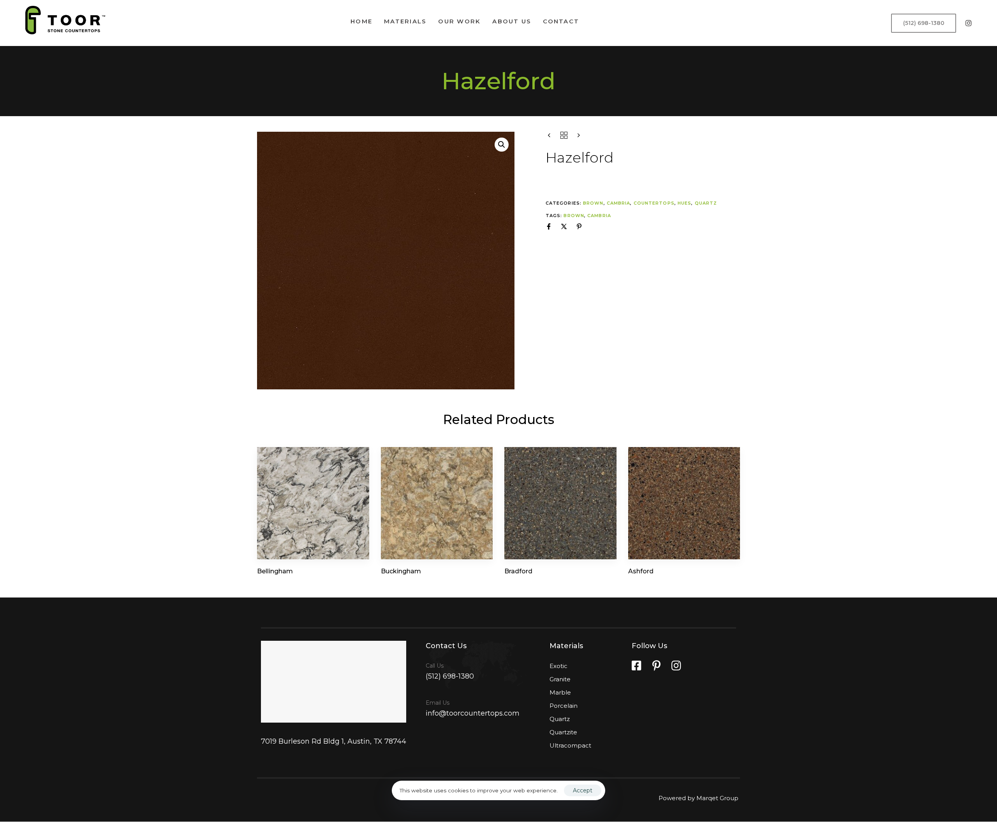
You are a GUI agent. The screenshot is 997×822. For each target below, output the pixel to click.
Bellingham (275, 571)
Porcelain (564, 705)
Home (361, 21)
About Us (511, 21)
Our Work (459, 21)
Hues (684, 203)
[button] (502, 145)
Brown (593, 203)
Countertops (654, 203)
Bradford (518, 571)
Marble (560, 692)
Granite (560, 679)
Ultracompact (570, 745)
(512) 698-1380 (450, 676)
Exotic (558, 666)
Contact (561, 21)
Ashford (641, 571)
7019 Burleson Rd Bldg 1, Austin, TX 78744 (333, 741)
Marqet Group (718, 798)
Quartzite (563, 732)
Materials (405, 21)
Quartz (706, 203)
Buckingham (401, 571)
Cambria (619, 203)
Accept (582, 790)
